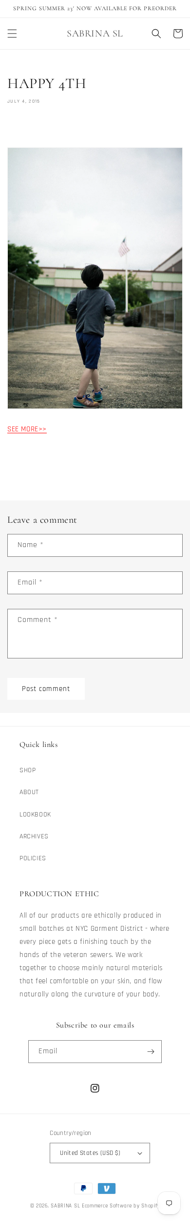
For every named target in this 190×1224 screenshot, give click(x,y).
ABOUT (29, 792)
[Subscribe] (150, 1051)
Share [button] (27, 128)
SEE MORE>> (27, 429)
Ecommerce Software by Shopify (121, 1206)
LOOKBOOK (35, 814)
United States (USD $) (90, 1153)
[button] (12, 33)
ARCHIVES (34, 836)
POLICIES (32, 858)
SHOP (27, 770)
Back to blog (101, 467)
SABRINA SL (66, 1206)
